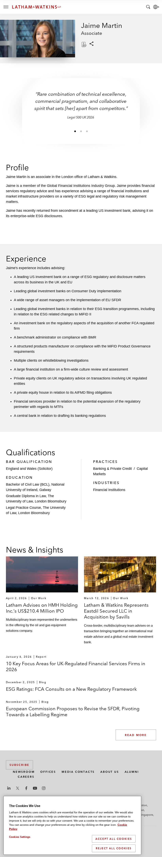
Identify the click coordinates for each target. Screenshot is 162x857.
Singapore (146, 814)
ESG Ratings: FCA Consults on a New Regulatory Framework (71, 689)
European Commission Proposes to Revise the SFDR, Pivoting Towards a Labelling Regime (72, 711)
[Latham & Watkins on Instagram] (44, 788)
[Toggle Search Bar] (148, 7)
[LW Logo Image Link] (36, 7)
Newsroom (24, 772)
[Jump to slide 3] (87, 131)
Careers (26, 776)
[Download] (84, 44)
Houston (141, 805)
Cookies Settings (19, 836)
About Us (109, 772)
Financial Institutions (109, 490)
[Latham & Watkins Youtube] (35, 788)
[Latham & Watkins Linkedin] (9, 788)
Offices (48, 772)
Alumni (132, 772)
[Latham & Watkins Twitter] (18, 788)
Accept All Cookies (113, 838)
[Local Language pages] (156, 7)
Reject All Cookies (114, 848)
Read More (136, 735)
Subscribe (19, 765)
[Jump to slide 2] (81, 131)
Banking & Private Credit (112, 469)
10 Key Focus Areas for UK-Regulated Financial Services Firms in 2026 (75, 666)
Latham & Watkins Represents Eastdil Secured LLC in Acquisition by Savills (116, 611)
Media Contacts (78, 772)
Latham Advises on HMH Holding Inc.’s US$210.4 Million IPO (42, 608)
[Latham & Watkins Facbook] (26, 788)
